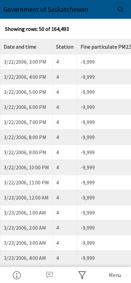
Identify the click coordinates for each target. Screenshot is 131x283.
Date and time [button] (20, 46)
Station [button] (65, 46)
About (16, 275)
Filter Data (82, 275)
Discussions (49, 275)
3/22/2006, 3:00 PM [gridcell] (25, 61)
